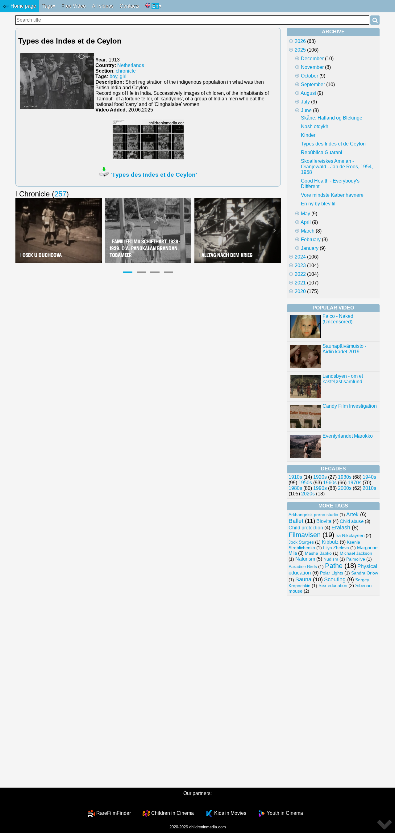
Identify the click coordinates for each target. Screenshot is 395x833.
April (306, 222)
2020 (300, 291)
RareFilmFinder (113, 813)
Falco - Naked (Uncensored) (337, 318)
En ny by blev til (318, 203)
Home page (22, 6)
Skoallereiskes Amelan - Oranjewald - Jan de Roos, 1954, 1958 (337, 166)
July (305, 101)
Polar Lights (331, 572)
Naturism (305, 559)
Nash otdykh (314, 126)
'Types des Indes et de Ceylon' (153, 174)
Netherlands (130, 65)
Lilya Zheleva (336, 547)
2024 (300, 256)
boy (113, 76)
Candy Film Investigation (349, 406)
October (309, 75)
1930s (344, 477)
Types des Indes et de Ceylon (333, 143)
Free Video (73, 6)
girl (123, 76)
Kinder (308, 135)
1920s (320, 477)
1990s (320, 488)
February (311, 239)
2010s (369, 488)
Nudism (330, 559)
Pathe (334, 566)
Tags (47, 6)
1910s (295, 477)
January (309, 248)
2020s (308, 493)
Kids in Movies (230, 813)
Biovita (323, 521)
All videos (103, 6)
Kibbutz (330, 542)
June (306, 110)
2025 (300, 50)
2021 (300, 282)
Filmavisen (305, 535)
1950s (305, 482)
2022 (300, 274)
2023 (300, 265)
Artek (352, 514)
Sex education (332, 585)
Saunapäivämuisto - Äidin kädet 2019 (344, 348)
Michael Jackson (356, 553)
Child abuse (352, 521)
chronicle (126, 71)
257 (60, 194)
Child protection (306, 527)
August (308, 93)
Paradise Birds (303, 566)
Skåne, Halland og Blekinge (331, 117)
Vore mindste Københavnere (332, 195)
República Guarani (321, 152)
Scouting (335, 579)
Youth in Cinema (285, 813)
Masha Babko (318, 553)
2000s (344, 488)
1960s (330, 482)
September (313, 84)
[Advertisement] (333, 692)
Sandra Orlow (364, 572)
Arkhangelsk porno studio (313, 514)
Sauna (303, 579)
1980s (295, 488)
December (312, 58)
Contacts (129, 6)
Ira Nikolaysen (349, 535)
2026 (300, 41)
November (312, 67)
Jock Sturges (301, 542)
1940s (369, 477)
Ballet (296, 521)
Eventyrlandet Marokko (347, 436)
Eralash (340, 527)
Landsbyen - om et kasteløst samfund (342, 378)
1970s (354, 482)
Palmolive (355, 559)
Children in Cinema (172, 813)
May (305, 213)
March (307, 230)
